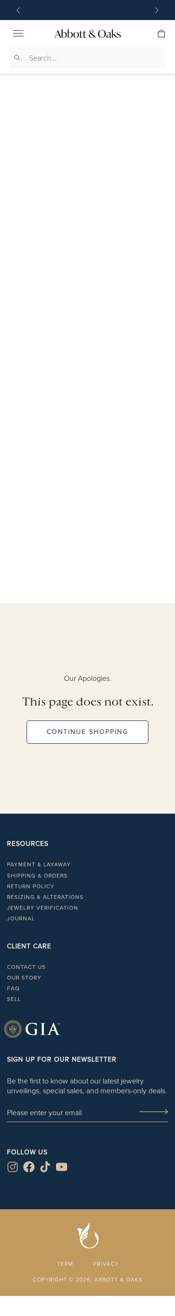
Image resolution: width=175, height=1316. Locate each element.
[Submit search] (17, 58)
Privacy (106, 1264)
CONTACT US (26, 967)
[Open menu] (18, 33)
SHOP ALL (87, 612)
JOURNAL (21, 918)
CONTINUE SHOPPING (87, 732)
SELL (14, 999)
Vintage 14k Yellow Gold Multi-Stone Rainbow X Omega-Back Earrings (87, 548)
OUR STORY (24, 977)
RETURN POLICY (31, 886)
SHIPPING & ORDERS (37, 875)
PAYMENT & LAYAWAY (39, 864)
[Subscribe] (153, 1112)
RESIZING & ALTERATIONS (45, 897)
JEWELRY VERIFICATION (42, 908)
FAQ (13, 988)
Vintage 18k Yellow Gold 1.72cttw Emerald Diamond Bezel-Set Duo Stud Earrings (87, 367)
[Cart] (161, 33)
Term (65, 1264)
